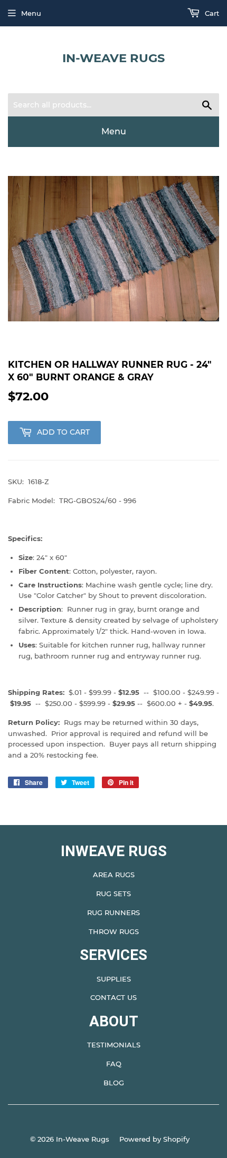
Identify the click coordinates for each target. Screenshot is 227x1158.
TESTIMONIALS (113, 1045)
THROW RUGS (114, 931)
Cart (211, 13)
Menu (31, 13)
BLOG (113, 1082)
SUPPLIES (114, 979)
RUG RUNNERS (113, 912)
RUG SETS (113, 893)
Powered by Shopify (154, 1139)
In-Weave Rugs (113, 58)
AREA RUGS (114, 874)
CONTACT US (113, 997)
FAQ (113, 1063)
